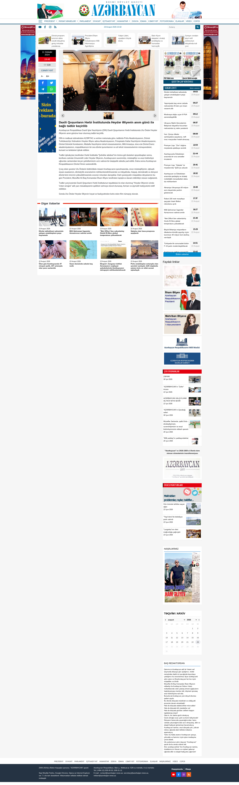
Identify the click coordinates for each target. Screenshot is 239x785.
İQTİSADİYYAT (109, 21)
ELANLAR (180, 21)
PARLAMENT (85, 21)
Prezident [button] (49, 21)
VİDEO (189, 21)
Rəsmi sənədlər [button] (67, 21)
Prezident (58, 761)
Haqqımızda (177, 769)
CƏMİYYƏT (153, 21)
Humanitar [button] (123, 21)
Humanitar (104, 761)
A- (42, 76)
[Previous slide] (63, 116)
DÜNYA (135, 21)
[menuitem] (109, 115)
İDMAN (143, 21)
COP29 (197, 21)
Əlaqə (188, 769)
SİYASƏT (97, 21)
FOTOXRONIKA (167, 21)
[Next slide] (155, 116)
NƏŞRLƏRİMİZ (165, 761)
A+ (47, 76)
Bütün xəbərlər (195, 88)
